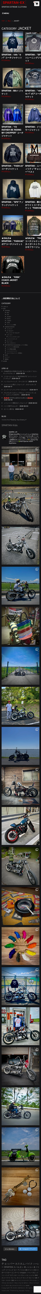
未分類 (5, 361)
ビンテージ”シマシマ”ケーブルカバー (16, 390)
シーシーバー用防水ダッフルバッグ (15, 403)
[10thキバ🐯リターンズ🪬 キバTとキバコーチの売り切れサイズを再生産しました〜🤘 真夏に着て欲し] (20, 986)
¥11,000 (12, 57)
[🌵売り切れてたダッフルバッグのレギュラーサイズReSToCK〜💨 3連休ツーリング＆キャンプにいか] (20, 1106)
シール (26, 1275)
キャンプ (19, 1278)
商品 (4, 308)
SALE (6, 355)
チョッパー (8, 1263)
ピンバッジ (9, 341)
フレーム (13, 1278)
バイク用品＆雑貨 (11, 349)
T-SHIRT (9, 320)
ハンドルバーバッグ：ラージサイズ (15, 381)
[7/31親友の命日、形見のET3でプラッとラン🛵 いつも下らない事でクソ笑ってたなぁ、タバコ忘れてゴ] (20, 706)
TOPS (8, 322)
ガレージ (31, 1278)
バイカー (29, 1267)
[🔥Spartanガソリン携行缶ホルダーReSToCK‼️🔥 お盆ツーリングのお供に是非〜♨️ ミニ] (20, 826)
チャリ (30, 1270)
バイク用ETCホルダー (11, 406)
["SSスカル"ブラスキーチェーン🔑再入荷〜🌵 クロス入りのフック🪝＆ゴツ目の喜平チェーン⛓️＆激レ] (20, 1186)
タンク (4, 1278)
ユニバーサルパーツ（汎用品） (15, 353)
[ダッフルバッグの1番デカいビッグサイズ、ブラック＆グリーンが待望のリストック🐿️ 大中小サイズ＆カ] (20, 866)
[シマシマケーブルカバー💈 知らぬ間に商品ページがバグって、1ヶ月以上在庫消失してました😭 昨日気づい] (20, 626)
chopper (23, 1273)
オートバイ (18, 1280)
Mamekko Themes (24, 1290)
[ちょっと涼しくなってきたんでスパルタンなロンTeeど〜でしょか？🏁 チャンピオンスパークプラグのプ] (20, 465)
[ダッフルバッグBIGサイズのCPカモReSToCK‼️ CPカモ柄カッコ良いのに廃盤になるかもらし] (20, 1226)
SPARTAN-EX (21, 1288)
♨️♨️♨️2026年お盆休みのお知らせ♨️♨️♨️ (18, 398)
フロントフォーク (18, 1283)
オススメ (7, 357)
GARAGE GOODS (9, 327)
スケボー (8, 1280)
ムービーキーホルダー (14, 333)
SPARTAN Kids (10, 425)
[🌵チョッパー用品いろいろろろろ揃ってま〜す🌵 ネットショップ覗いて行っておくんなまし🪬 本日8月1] (20, 586)
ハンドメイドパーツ (12, 351)
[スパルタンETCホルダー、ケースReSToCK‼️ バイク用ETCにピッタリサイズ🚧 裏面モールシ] (20, 786)
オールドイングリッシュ (18, 1285)
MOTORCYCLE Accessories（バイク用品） (16, 345)
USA (35, 1270)
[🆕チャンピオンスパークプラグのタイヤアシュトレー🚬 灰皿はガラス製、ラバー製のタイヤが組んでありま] (20, 906)
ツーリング (9, 1270)
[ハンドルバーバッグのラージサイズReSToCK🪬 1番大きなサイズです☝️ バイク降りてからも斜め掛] (20, 506)
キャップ (25, 1278)
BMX (36, 1275)
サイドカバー (10, 1283)
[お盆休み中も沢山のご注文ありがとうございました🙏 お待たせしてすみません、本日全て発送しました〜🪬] (20, 546)
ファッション (33, 1280)
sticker (27, 1285)
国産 (12, 1280)
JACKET (9, 316)
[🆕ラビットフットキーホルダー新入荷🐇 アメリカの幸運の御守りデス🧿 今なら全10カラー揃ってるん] (20, 946)
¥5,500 (11, 281)
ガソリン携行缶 (9, 409)
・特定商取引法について (11, 298)
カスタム (20, 1263)
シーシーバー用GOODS (13, 347)
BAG (8, 312)
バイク (29, 1263)
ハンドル (21, 1275)
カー (15, 1270)
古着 (26, 1270)
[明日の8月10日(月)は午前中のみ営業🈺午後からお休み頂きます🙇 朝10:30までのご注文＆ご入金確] (20, 666)
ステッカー (9, 335)
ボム (11, 1285)
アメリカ (21, 1270)
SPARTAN (8, 1267)
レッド (3, 1285)
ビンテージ (15, 1273)
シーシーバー (25, 1280)
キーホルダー (10, 331)
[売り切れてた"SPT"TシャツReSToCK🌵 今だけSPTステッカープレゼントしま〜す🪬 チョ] (20, 1026)
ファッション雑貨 (11, 324)
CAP (8, 314)
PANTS (8, 318)
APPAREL (7, 310)
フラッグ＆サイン (11, 343)
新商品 (6, 359)
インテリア (9, 329)
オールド (36, 1283)
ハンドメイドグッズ (12, 339)
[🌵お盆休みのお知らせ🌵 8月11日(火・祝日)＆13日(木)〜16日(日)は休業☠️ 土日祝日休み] (20, 746)
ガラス (7, 1285)
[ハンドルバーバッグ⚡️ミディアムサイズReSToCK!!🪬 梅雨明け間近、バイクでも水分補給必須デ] (20, 1066)
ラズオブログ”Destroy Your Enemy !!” (14, 420)
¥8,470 (13, 242)
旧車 (36, 1278)
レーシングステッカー (14, 337)
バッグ (7, 1275)
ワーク (8, 1278)
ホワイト (26, 1283)
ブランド (31, 1283)
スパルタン (19, 1267)
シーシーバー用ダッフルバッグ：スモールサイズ (20, 384)
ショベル (31, 1275)
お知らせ (5, 306)
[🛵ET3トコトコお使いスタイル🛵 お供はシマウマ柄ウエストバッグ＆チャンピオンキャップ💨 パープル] (20, 1146)
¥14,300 (12, 93)
